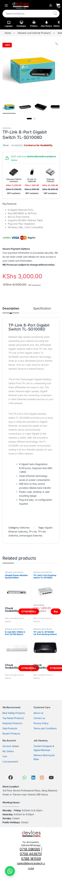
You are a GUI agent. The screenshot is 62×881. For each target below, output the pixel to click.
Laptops (9, 26)
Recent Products (11, 733)
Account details (10, 746)
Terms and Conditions (45, 728)
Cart (4, 756)
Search (55, 13)
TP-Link (33, 531)
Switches (6, 128)
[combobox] (26, 13)
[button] (56, 44)
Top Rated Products (13, 718)
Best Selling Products (13, 713)
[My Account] (51, 5)
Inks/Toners (46, 26)
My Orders (8, 751)
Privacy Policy (41, 723)
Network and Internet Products (34, 32)
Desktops (21, 26)
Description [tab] (10, 308)
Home (8, 32)
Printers (34, 26)
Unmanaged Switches (30, 535)
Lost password (10, 761)
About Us (38, 713)
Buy (56, 611)
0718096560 (28, 611)
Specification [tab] (42, 308)
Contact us (39, 718)
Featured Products (12, 723)
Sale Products (9, 728)
